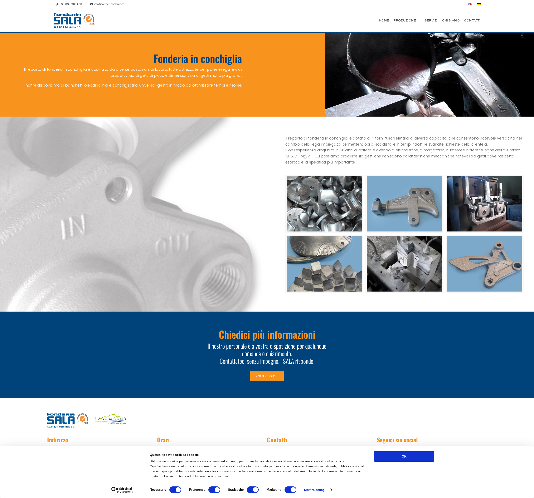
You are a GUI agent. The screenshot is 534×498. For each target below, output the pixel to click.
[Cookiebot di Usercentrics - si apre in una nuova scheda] (122, 490)
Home (384, 20)
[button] (324, 203)
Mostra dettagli (315, 490)
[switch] (214, 489)
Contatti (472, 20)
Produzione (405, 20)
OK (404, 456)
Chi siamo (451, 20)
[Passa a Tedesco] (479, 5)
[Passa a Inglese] (470, 5)
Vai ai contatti (267, 376)
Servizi (431, 20)
